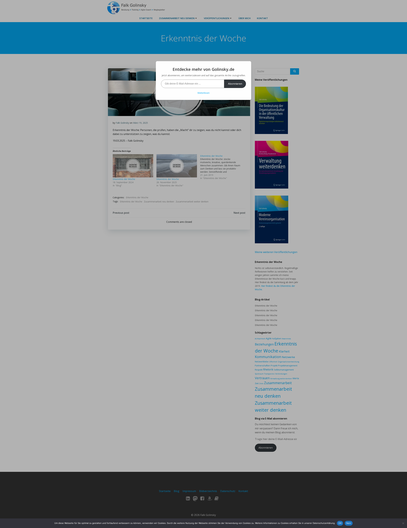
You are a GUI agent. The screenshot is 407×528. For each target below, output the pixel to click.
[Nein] (403, 523)
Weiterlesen (203, 92)
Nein (348, 523)
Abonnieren (235, 83)
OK (339, 523)
